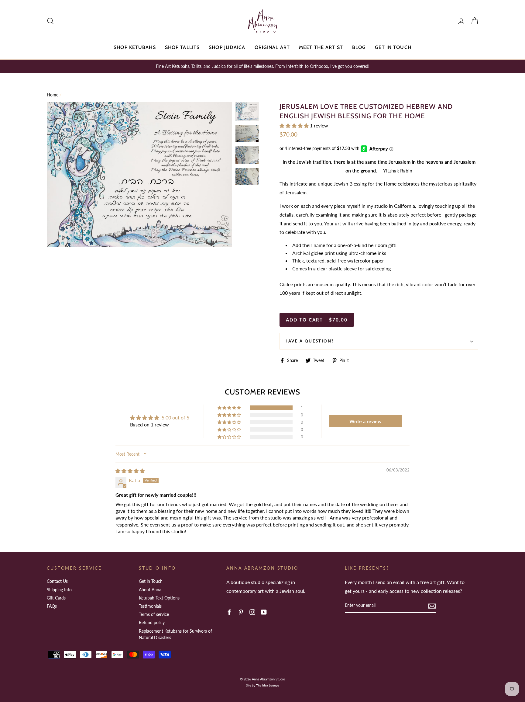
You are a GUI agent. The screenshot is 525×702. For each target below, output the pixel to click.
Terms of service (154, 614)
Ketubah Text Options (159, 597)
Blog (359, 47)
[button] (295, 125)
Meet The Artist (321, 47)
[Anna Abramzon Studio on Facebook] (229, 611)
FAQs (52, 606)
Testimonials (150, 606)
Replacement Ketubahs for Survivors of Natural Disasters (175, 634)
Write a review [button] (365, 421)
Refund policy (152, 622)
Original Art (272, 47)
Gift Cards (56, 597)
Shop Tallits (182, 47)
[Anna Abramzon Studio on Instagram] (252, 611)
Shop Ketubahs (135, 47)
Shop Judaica (227, 47)
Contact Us (57, 581)
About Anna (150, 589)
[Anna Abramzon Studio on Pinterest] (241, 611)
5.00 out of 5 (175, 417)
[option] (262, 66)
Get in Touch (393, 47)
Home (52, 94)
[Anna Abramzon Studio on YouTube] (264, 611)
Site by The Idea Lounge (262, 685)
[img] (130, 471)
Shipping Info (59, 589)
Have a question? (309, 341)
